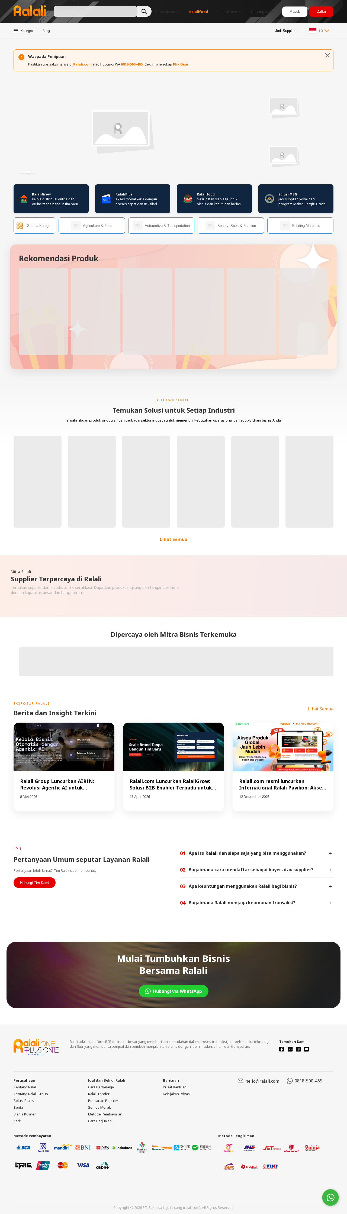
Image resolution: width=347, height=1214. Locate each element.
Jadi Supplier (285, 31)
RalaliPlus (124, 194)
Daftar (321, 11)
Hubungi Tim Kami (34, 883)
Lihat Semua (173, 539)
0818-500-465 (308, 1081)
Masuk (295, 11)
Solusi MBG (287, 194)
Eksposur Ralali (31, 703)
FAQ (18, 848)
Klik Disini (182, 64)
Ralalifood (206, 194)
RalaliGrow (41, 194)
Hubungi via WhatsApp (177, 991)
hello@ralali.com (262, 1081)
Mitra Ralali (21, 571)
